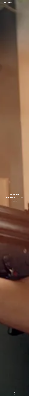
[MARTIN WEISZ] (6, 2)
